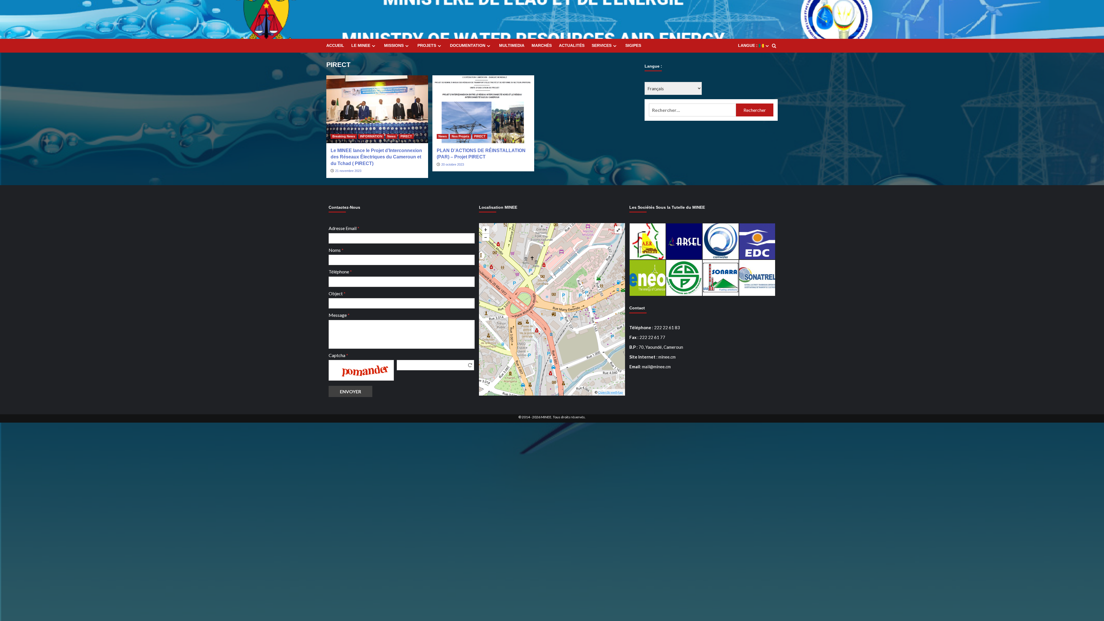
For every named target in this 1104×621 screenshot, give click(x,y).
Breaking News (343, 136)
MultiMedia (511, 45)
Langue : (748, 45)
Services (602, 45)
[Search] (774, 46)
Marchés (542, 45)
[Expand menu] (373, 45)
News (391, 136)
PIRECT (406, 136)
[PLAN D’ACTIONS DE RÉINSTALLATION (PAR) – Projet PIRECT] (483, 109)
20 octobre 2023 (452, 164)
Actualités (571, 45)
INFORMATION (371, 136)
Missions (394, 45)
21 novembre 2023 (348, 170)
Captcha (338, 355)
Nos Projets (460, 136)
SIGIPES (633, 45)
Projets (426, 45)
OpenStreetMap (610, 392)
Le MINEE (360, 45)
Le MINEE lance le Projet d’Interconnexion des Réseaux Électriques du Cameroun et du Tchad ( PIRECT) (376, 157)
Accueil (335, 45)
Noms (336, 250)
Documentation (467, 45)
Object (337, 293)
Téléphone (340, 271)
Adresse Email (344, 228)
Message (339, 315)
